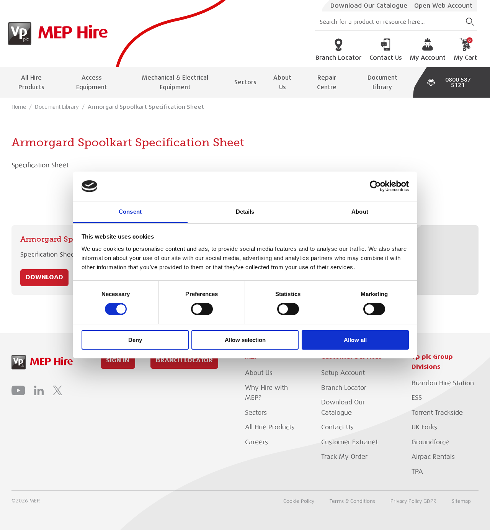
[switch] (202, 309)
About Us (282, 82)
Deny (135, 340)
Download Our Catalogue (368, 5)
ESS (417, 397)
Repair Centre (326, 82)
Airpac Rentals (433, 456)
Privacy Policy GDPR (413, 501)
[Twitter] (57, 390)
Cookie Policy (298, 501)
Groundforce (430, 442)
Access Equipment (91, 82)
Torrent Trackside (437, 412)
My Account (428, 57)
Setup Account (343, 372)
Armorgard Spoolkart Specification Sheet (146, 107)
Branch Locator (338, 57)
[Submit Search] (470, 22)
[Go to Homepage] (55, 33)
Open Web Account (443, 5)
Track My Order (344, 456)
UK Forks (424, 427)
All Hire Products (31, 82)
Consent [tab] (130, 211)
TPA (417, 471)
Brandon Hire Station (443, 383)
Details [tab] (245, 211)
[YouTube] (18, 390)
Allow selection (245, 340)
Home (18, 107)
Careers (256, 442)
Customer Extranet (349, 442)
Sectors (245, 82)
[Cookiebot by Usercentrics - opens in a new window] (375, 186)
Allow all (355, 340)
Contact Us (385, 57)
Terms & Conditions (352, 501)
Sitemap (461, 501)
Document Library (382, 82)
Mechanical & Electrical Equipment (175, 82)
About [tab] (359, 211)
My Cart (465, 49)
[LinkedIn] (39, 390)
